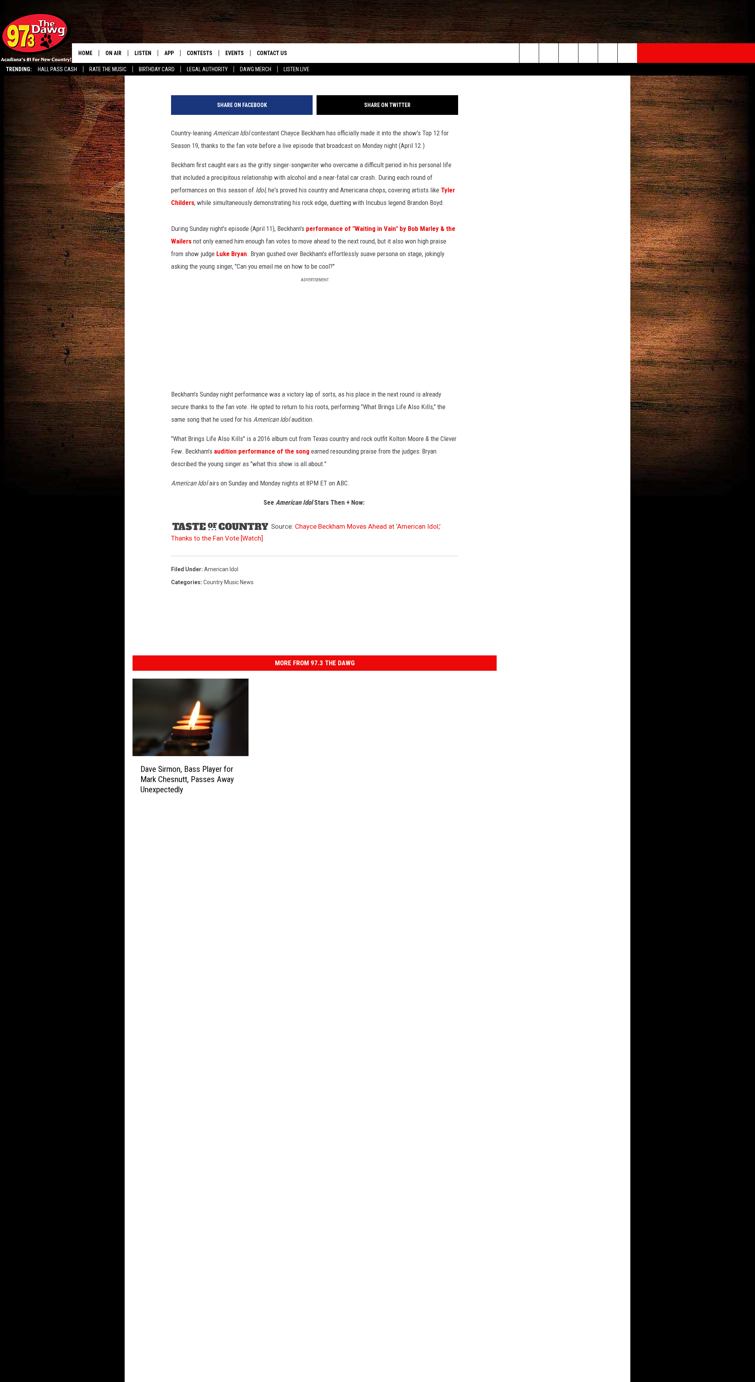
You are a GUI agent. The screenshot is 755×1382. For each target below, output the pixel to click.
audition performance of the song (262, 451)
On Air (113, 53)
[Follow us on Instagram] (588, 53)
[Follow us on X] (627, 53)
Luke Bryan (231, 254)
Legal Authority (207, 69)
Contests (199, 53)
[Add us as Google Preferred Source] (548, 53)
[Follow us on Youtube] (607, 53)
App (169, 53)
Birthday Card (157, 69)
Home (85, 53)
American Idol (221, 569)
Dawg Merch (255, 69)
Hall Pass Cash (57, 69)
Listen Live (296, 69)
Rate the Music (108, 69)
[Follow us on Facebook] (568, 53)
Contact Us (272, 53)
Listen (142, 53)
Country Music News (228, 582)
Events (234, 53)
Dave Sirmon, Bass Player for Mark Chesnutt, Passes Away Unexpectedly (187, 779)
